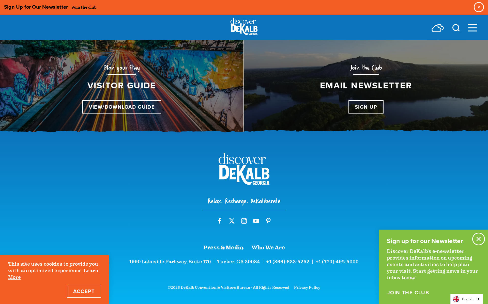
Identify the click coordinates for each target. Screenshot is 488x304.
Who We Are (268, 247)
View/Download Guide (122, 106)
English (467, 299)
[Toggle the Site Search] (456, 27)
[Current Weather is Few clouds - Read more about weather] (437, 28)
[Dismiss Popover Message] (478, 239)
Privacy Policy (307, 287)
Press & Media (223, 247)
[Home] (244, 27)
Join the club (408, 292)
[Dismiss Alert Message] (479, 7)
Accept (84, 291)
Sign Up (366, 106)
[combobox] (466, 299)
